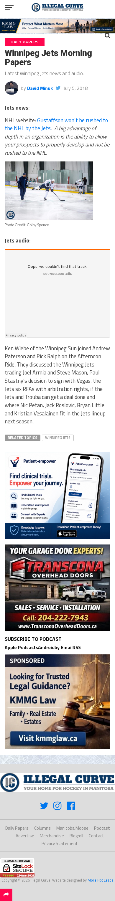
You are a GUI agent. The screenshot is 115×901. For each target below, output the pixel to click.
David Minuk (40, 88)
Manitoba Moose (72, 828)
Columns (42, 828)
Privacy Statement (60, 843)
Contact (96, 835)
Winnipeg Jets (57, 437)
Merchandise (52, 835)
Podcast (102, 828)
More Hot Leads (101, 880)
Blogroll (76, 835)
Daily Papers (17, 828)
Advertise (25, 835)
